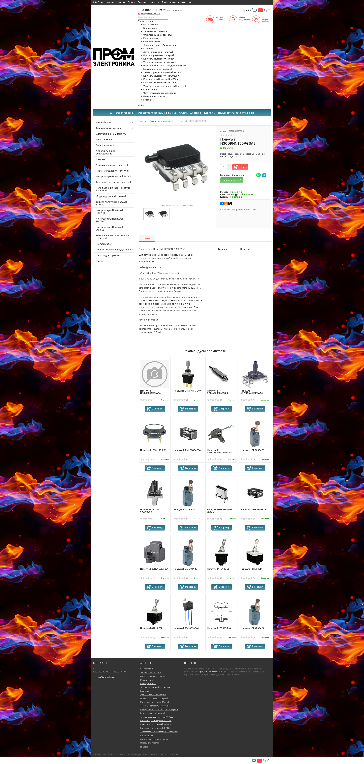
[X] (230, 203)
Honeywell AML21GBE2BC (253, 509)
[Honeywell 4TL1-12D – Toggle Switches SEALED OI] (254, 552)
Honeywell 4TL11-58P (151, 628)
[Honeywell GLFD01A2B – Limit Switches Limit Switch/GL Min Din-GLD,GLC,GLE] (188, 552)
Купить (243, 167)
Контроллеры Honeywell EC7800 (109, 228)
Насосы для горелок (107, 255)
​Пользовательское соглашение (176, 2)
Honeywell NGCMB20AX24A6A (150, 391)
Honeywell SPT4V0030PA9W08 (217, 391)
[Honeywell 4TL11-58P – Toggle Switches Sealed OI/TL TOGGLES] (154, 611)
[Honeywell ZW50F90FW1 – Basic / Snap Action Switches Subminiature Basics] (188, 611)
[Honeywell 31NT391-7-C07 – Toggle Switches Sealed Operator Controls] (188, 374)
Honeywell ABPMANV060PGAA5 (251, 391)
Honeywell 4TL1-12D (251, 569)
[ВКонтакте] (222, 203)
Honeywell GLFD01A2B (185, 569)
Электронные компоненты (111, 133)
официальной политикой (210, 672)
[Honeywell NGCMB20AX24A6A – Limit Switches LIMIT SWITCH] (154, 374)
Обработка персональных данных (109, 2)
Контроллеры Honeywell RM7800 (109, 220)
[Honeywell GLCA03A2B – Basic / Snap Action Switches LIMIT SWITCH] (254, 433)
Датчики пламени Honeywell (112, 165)
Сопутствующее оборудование (113, 249)
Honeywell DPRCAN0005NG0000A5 (219, 451)
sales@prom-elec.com (150, 14)
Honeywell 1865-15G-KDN (153, 450)
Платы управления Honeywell (112, 170)
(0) (153, 400)
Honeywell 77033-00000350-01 (149, 510)
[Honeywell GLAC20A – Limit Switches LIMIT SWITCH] (188, 492)
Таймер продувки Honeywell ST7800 (111, 203)
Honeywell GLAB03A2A (252, 628)
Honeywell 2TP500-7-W (219, 628)
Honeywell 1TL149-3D (218, 569)
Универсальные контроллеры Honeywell (113, 237)
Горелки (100, 261)
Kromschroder (103, 122)
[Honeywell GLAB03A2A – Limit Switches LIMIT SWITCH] (255, 611)
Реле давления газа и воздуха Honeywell (113, 189)
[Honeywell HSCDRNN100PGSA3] (149, 214)
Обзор (146, 238)
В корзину (157, 408)
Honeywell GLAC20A (184, 509)
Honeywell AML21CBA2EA (187, 450)
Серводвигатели (105, 145)
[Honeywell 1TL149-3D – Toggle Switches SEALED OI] (221, 552)
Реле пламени (104, 139)
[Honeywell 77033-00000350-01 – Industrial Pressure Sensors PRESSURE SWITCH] (154, 492)
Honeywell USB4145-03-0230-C (219, 510)
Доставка (142, 2)
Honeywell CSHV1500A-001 (154, 569)
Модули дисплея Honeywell (111, 196)
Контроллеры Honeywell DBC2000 (109, 211)
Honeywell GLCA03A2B (252, 450)
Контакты (154, 2)
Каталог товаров (123, 112)
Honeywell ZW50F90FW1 (186, 628)
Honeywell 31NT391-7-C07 (187, 390)
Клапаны (101, 159)
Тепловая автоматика (108, 128)
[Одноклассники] (226, 203)
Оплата (131, 2)
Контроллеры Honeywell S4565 (113, 176)
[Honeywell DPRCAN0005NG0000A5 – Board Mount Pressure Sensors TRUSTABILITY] (221, 433)
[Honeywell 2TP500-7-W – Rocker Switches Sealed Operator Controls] (221, 611)
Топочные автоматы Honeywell (113, 182)
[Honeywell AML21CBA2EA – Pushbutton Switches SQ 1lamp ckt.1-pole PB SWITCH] (188, 433)
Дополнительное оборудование (105, 152)
